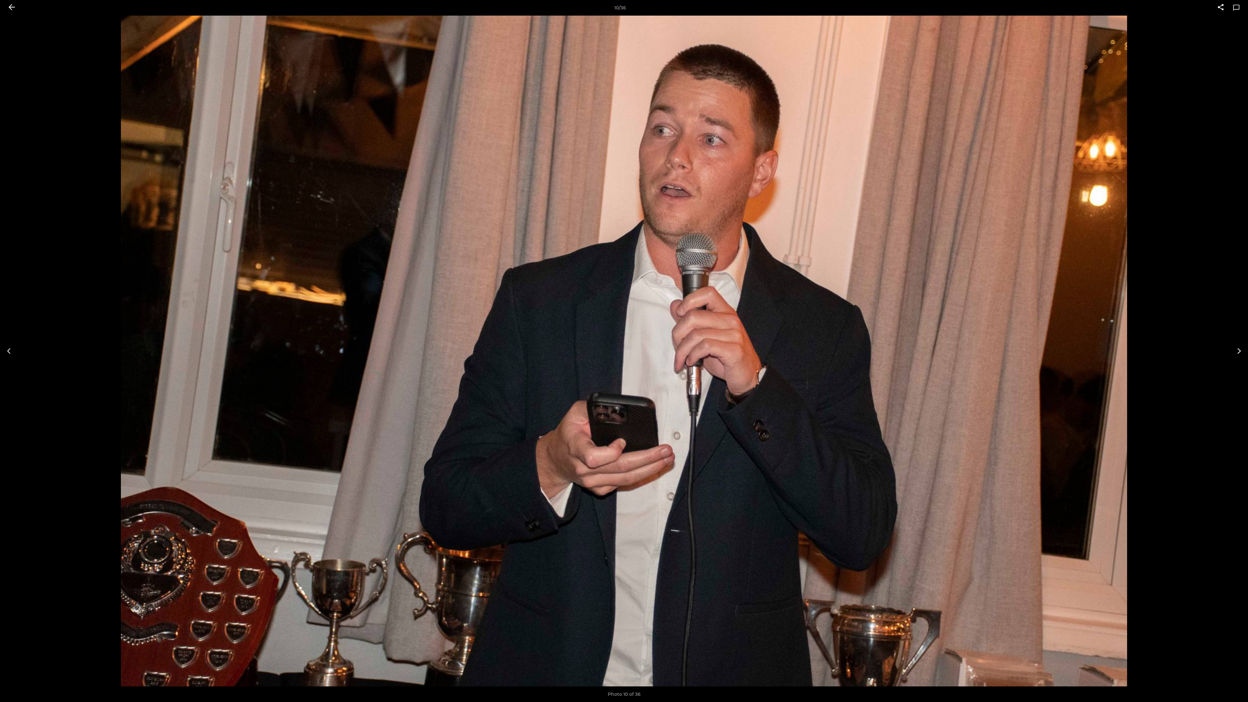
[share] (1221, 7)
